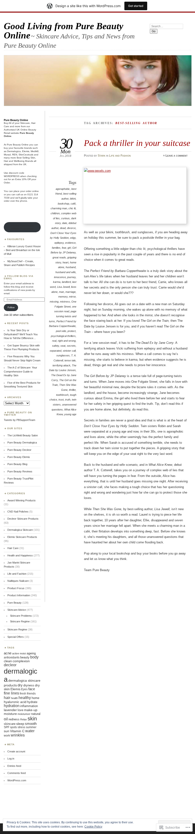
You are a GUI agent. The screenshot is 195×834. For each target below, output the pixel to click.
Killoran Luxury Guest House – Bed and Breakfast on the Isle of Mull (22, 250)
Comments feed (16, 773)
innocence (60, 277)
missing (54, 301)
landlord (66, 281)
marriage (70, 291)
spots (13, 727)
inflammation (29, 706)
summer (31, 727)
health (14, 698)
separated (55, 350)
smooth (31, 724)
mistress (65, 301)
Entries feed (14, 765)
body (34, 657)
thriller (72, 389)
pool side (61, 331)
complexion (21, 661)
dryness (28, 685)
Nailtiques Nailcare (18, 580)
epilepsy (59, 242)
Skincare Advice (16, 609)
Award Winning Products (21, 500)
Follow (11, 307)
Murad (7, 154)
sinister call (69, 350)
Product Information (18, 595)
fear (64, 247)
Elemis (25, 151)
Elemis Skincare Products (22, 537)
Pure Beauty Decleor (19, 449)
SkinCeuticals (26, 154)
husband (71, 267)
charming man (59, 208)
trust (61, 399)
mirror (72, 296)
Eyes (24, 689)
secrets (71, 345)
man (61, 291)
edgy (73, 237)
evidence (70, 242)
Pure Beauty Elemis (18, 457)
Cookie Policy (93, 826)
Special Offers (15, 636)
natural (35, 714)
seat (62, 345)
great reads (59, 257)
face (31, 689)
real (54, 340)
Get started (135, 6)
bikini (73, 198)
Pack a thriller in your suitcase (137, 143)
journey (71, 277)
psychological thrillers (63, 336)
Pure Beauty (14, 602)
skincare (9, 724)
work (7, 735)
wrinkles (18, 735)
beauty (24, 657)
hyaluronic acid (15, 702)
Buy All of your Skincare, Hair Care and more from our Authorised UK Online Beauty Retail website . (20, 129)
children (55, 213)
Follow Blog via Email (18, 277)
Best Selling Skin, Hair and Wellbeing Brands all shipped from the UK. (20, 161)
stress (21, 727)
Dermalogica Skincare (20, 529)
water (29, 731)
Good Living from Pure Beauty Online (63, 30)
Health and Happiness (20, 555)
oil (6, 719)
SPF (6, 727)
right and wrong (67, 340)
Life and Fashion (120, 155)
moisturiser (24, 714)
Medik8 (35, 151)
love (20, 710)
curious (65, 218)
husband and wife (65, 272)
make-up (30, 710)
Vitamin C (17, 731)
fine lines (11, 693)
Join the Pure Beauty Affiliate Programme (22, 227)
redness (14, 719)
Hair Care (13, 548)
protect (72, 331)
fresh (23, 693)
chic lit (72, 208)
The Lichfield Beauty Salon (22, 435)
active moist (19, 653)
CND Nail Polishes (18, 511)
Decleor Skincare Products (23, 518)
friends (31, 693)
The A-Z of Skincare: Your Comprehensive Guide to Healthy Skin (20, 371)
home (35, 698)
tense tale (70, 360)
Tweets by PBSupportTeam (19, 420)
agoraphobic (63, 188)
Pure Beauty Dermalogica (22, 442)
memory (63, 296)
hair (7, 697)
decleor (10, 665)
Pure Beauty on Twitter (18, 413)
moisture (10, 714)
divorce (71, 228)
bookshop (63, 203)
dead (63, 228)
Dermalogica (14, 151)
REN (14, 154)
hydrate (32, 702)
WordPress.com (16, 780)
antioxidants (12, 657)
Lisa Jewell (63, 286)
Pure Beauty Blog (17, 464)
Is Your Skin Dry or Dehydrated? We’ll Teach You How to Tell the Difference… (21, 334)
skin (32, 719)
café (73, 203)
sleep (20, 724)
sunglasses (63, 355)
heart (65, 262)
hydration (12, 706)
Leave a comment (177, 155)
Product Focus (15, 588)
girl (69, 247)
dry (20, 685)
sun (6, 731)
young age (70, 414)
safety (55, 345)
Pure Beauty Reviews (19, 471)
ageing (31, 653)
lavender (10, 710)
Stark (101, 155)
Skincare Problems (21, 615)
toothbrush (62, 394)
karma (56, 281)
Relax (23, 719)
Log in (10, 758)
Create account (16, 751)
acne (7, 653)
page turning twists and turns (62, 316)
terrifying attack (61, 365)
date (64, 223)
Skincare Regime (20, 621)
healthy (25, 698)
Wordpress (12, 176)
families (56, 247)
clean (8, 661)
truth (67, 399)
